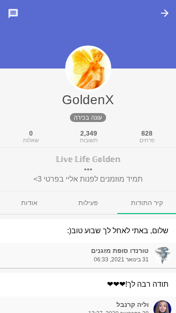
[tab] (146, 202)
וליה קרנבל (132, 304)
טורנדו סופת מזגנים (120, 250)
